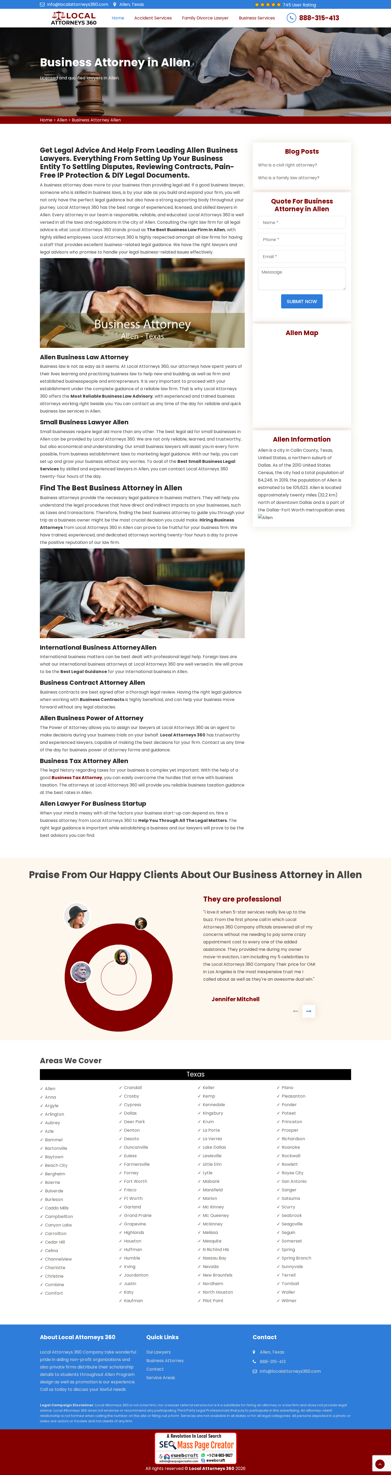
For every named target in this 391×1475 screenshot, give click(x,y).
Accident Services (153, 18)
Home (118, 18)
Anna (50, 1097)
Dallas (130, 1113)
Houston (132, 1241)
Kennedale (214, 1105)
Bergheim (55, 1174)
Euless (130, 1156)
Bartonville (56, 1148)
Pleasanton (293, 1096)
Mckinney (213, 1224)
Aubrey (52, 1123)
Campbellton (59, 1216)
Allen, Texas (131, 4)
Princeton (292, 1122)
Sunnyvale (292, 1267)
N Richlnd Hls (216, 1249)
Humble (132, 1258)
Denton (132, 1130)
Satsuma (291, 1198)
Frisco (130, 1190)
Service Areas (160, 1378)
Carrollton (55, 1233)
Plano (287, 1088)
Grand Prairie (138, 1215)
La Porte (211, 1130)
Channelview (58, 1259)
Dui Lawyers (158, 1352)
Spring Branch (296, 1258)
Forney (131, 1173)
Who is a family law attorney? (288, 178)
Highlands (134, 1232)
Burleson (54, 1199)
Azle (49, 1131)
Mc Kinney (213, 1207)
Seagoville (292, 1224)
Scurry (288, 1207)
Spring (288, 1249)
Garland (132, 1207)
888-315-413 (319, 18)
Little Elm (212, 1164)
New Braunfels (217, 1275)
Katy (129, 1292)
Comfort (54, 1293)
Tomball (290, 1284)
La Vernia (212, 1139)
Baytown (54, 1157)
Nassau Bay (214, 1258)
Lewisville (212, 1156)
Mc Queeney (216, 1215)
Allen (62, 120)
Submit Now (302, 301)
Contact (155, 1369)
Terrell (289, 1275)
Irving (129, 1267)
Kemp (209, 1096)
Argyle (52, 1106)
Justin (130, 1284)
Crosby (131, 1096)
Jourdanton (136, 1275)
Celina (51, 1251)
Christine (54, 1276)
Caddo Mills (57, 1208)
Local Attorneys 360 (211, 1468)
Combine (54, 1285)
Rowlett (290, 1164)
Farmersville (137, 1164)
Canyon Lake (58, 1225)
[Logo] (73, 18)
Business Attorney (165, 1361)
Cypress (132, 1105)
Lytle (208, 1173)
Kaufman (133, 1301)
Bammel (54, 1140)
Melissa (210, 1232)
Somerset (292, 1241)
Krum (208, 1122)
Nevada (211, 1267)
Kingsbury (213, 1113)
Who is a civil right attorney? (287, 165)
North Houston (218, 1292)
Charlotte (55, 1268)
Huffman (133, 1249)
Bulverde (54, 1191)
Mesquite (212, 1241)
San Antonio (294, 1181)
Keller (209, 1088)
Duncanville (136, 1147)
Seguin (288, 1232)
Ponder (289, 1105)
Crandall (133, 1088)
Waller (288, 1292)
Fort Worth (135, 1181)
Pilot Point (213, 1301)
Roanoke (291, 1147)
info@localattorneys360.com (77, 4)
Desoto (131, 1139)
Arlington (54, 1114)
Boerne (52, 1182)
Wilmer (289, 1301)
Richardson (293, 1139)
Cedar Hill (55, 1242)
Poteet (289, 1113)
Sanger (289, 1190)
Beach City (56, 1165)
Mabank (211, 1181)
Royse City (292, 1173)
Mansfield (213, 1190)
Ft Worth (133, 1198)
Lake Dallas (214, 1147)
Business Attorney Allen (96, 120)
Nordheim (213, 1284)
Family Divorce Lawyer (205, 18)
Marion (210, 1198)
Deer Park (134, 1122)
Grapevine (135, 1224)
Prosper (290, 1130)
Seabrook (292, 1215)
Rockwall (291, 1156)
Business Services (257, 18)
